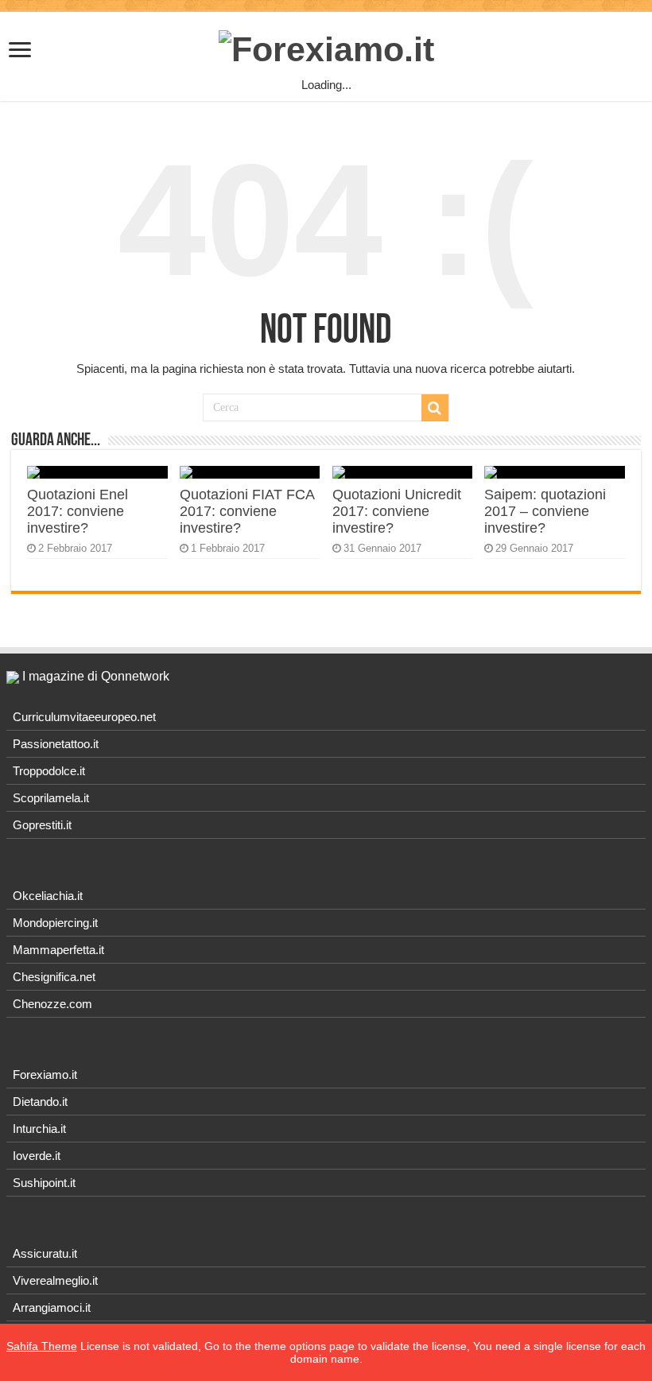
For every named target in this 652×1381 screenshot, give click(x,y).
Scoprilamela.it (51, 798)
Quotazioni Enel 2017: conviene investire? (77, 511)
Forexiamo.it (45, 1074)
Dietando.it (40, 1101)
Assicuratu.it (45, 1253)
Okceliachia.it (48, 895)
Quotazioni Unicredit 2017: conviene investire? (396, 511)
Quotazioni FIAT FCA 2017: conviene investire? (247, 511)
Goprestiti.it (42, 825)
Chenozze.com (52, 1004)
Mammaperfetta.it (58, 949)
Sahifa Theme (41, 1346)
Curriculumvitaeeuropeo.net (84, 716)
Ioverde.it (36, 1155)
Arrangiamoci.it (52, 1307)
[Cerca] (434, 407)
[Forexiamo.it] (326, 47)
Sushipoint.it (44, 1182)
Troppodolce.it (49, 771)
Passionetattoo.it (56, 744)
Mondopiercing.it (55, 922)
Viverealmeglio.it (55, 1280)
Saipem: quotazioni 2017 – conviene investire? (545, 511)
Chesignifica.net (54, 976)
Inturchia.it (39, 1128)
